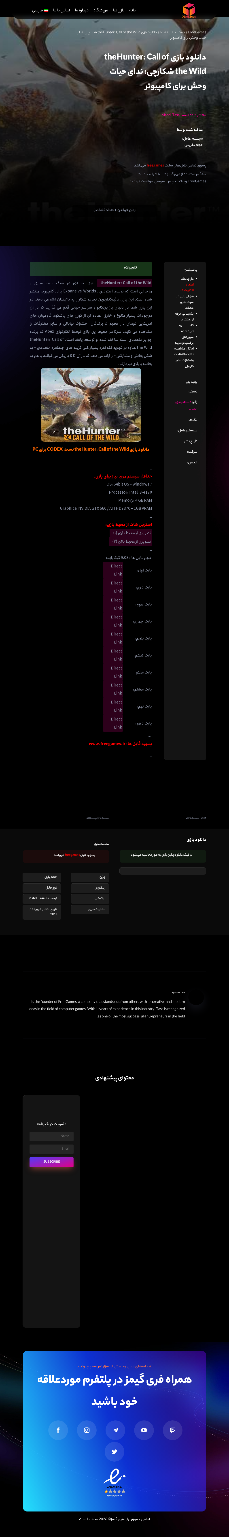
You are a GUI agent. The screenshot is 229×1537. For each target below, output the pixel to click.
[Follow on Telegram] (115, 1430)
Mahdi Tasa (179, 993)
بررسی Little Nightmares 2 (181, 1181)
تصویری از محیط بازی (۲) (131, 541)
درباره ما (82, 10)
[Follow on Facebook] (58, 1430)
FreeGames (197, 33)
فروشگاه (100, 10)
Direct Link (116, 570)
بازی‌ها (118, 10)
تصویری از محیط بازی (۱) (132, 533)
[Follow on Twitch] (172, 1430)
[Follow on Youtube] (144, 1430)
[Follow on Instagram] (87, 1430)
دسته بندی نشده (172, 33)
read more (192, 1195)
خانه (132, 10)
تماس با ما (61, 10)
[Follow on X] (114, 1452)
